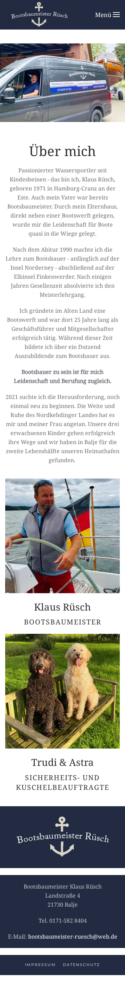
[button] (107, 14)
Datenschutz (81, 964)
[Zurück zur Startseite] (39, 15)
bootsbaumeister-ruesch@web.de (72, 936)
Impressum (40, 964)
